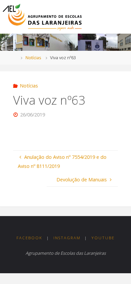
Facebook (29, 237)
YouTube (103, 237)
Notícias (33, 58)
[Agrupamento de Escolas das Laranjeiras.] (42, 16)
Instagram (67, 237)
